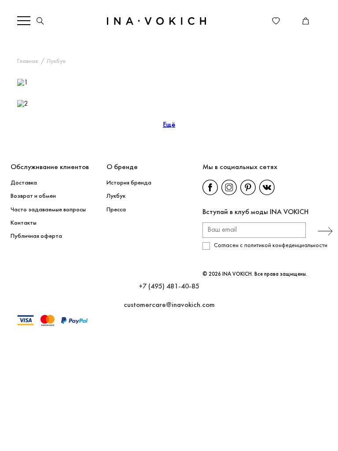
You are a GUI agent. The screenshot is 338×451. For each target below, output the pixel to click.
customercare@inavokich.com (169, 305)
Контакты (24, 223)
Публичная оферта (36, 236)
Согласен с (270, 245)
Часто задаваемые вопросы (48, 210)
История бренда (129, 183)
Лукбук (116, 196)
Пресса (116, 210)
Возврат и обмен (33, 196)
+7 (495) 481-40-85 (169, 286)
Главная (27, 61)
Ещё (169, 125)
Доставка (24, 183)
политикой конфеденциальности (285, 245)
